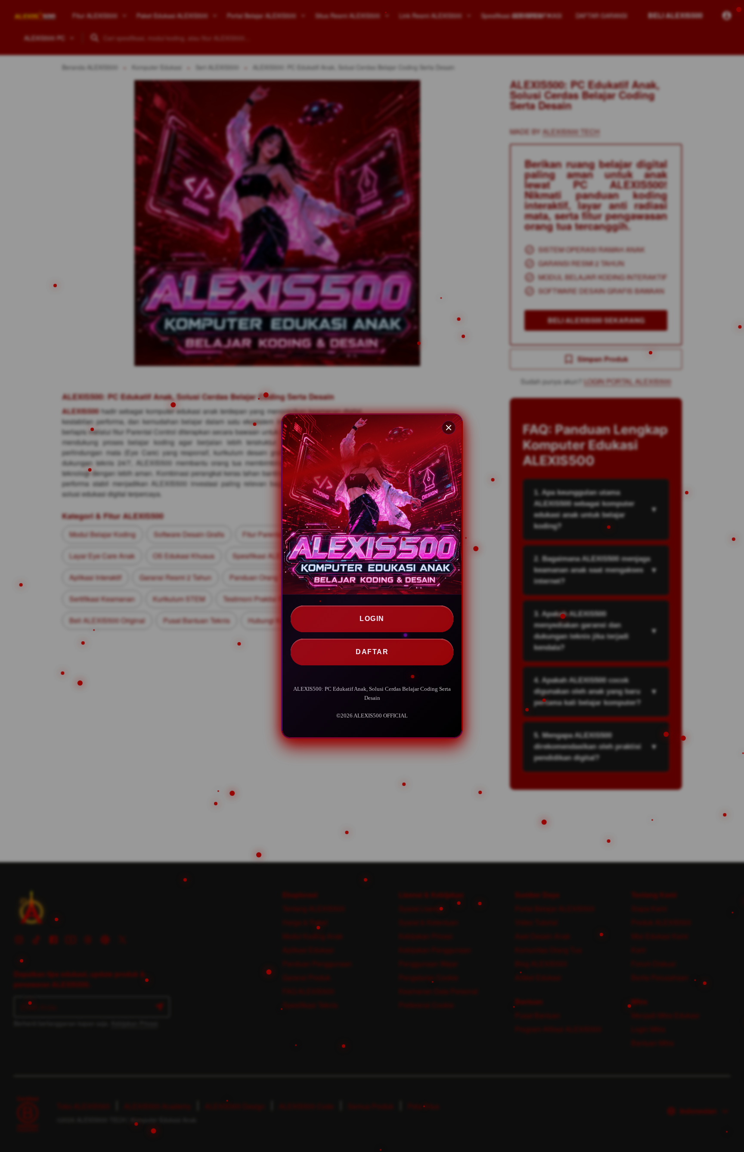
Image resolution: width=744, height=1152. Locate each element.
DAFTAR (372, 651)
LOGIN (372, 618)
